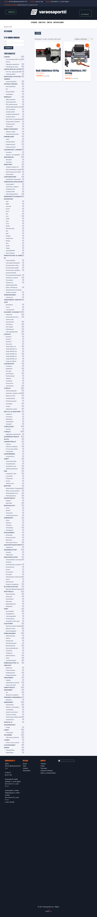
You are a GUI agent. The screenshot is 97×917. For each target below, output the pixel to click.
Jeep (7, 221)
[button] (58, 45)
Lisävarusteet (9, 363)
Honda (7, 218)
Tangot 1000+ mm (11, 346)
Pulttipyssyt (9, 653)
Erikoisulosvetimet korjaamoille (14, 626)
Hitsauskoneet (9, 532)
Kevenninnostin (10, 567)
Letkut (7, 139)
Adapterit (8, 500)
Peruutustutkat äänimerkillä (13, 275)
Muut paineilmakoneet (12, 648)
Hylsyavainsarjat (10, 594)
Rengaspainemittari (11, 675)
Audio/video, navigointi (12, 186)
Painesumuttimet (10, 670)
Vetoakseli (9, 525)
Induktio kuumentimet (12, 712)
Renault (8, 241)
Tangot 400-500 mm (11, 351)
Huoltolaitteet (9, 94)
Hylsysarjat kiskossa (11, 542)
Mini (7, 231)
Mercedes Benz (10, 228)
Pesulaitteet (9, 403)
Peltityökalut (9, 478)
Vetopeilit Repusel (11, 84)
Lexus (7, 223)
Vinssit (8, 307)
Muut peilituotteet (10, 86)
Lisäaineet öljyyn (10, 116)
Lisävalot (7, 334)
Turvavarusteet (10, 309)
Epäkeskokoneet (10, 636)
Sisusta (8, 481)
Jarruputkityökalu (10, 464)
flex (7, 89)
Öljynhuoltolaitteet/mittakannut (14, 589)
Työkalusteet (9, 426)
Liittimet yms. (9, 297)
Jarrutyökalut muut (11, 466)
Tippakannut (9, 547)
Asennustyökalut (10, 260)
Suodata (8, 48)
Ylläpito (57, 907)
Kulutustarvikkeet (10, 147)
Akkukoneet (8, 690)
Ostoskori (85, 14)
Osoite (43, 766)
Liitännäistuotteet (10, 74)
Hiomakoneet (9, 641)
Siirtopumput (8, 677)
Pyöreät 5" (9, 336)
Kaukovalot (9, 314)
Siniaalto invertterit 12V (12, 167)
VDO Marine (8, 735)
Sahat (7, 658)
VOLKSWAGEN (10, 250)
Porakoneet (9, 650)
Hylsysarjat (9, 596)
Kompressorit (9, 136)
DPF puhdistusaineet (11, 104)
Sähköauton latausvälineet (14, 182)
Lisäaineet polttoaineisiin (12, 114)
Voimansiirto (9, 513)
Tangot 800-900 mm (11, 359)
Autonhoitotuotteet (11, 102)
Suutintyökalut (9, 498)
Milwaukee (9, 700)
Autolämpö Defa (10, 191)
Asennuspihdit (10, 611)
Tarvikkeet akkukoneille (13, 697)
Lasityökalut (9, 476)
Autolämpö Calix (10, 189)
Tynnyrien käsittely (11, 714)
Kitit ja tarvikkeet (10, 109)
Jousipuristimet (10, 456)
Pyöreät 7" (9, 339)
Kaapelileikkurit (10, 613)
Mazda (8, 226)
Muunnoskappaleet (11, 631)
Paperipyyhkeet (10, 750)
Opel (7, 233)
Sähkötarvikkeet (10, 295)
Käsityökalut (9, 591)
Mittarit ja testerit (10, 396)
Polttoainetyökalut (11, 495)
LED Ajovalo (9, 324)
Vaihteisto (8, 523)
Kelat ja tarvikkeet (11, 685)
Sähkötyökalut (9, 687)
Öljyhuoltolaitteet (11, 586)
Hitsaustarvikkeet (10, 537)
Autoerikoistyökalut (11, 436)
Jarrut (6, 459)
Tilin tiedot (44, 768)
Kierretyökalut (9, 599)
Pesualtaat (9, 574)
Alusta (6, 439)
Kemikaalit (8, 97)
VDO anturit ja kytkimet (12, 737)
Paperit (6, 747)
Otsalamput (9, 381)
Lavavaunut (9, 416)
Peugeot (8, 236)
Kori (5, 471)
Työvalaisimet (9, 386)
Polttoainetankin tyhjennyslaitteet (15, 577)
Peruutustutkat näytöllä (12, 268)
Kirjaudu (11, 12)
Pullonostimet (9, 582)
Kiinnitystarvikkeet (11, 129)
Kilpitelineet (9, 368)
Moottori (7, 486)
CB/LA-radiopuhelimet (12, 194)
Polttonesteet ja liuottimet (13, 121)
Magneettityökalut (11, 604)
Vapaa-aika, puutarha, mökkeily (14, 393)
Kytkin (7, 520)
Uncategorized (10, 719)
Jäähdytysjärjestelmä (12, 468)
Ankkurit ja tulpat (10, 131)
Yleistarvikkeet (9, 745)
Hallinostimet (9, 554)
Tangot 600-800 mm (11, 356)
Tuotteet (42, 22)
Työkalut (7, 431)
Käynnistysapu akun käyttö (13, 172)
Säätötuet (8, 378)
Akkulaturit (9, 159)
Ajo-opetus (9, 152)
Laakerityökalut (10, 441)
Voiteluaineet (9, 126)
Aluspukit (8, 552)
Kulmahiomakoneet (11, 643)
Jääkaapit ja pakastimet (12, 64)
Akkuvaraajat (9, 157)
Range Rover (9, 238)
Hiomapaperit (9, 530)
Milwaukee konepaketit (12, 695)
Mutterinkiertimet (10, 645)
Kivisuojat (8, 371)
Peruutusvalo (9, 383)
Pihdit (6, 609)
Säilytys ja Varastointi (12, 411)
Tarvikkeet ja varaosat (12, 277)
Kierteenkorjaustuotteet (12, 134)
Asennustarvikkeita (11, 81)
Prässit (8, 579)
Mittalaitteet (9, 606)
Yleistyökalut (9, 451)
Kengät (8, 727)
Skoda (7, 245)
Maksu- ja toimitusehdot (48, 773)
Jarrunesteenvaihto (11, 461)
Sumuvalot (9, 344)
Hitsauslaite (9, 535)
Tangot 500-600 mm (11, 354)
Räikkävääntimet (10, 655)
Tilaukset (43, 764)
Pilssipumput (9, 732)
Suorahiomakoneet (11, 660)
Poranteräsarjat (10, 618)
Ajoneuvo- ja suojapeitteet (13, 154)
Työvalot (7, 388)
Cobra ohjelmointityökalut (13, 263)
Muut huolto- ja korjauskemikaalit (15, 119)
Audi (7, 201)
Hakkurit (8, 638)
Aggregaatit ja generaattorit (13, 434)
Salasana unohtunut (47, 770)
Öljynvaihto (9, 503)
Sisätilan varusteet (11, 292)
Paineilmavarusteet (11, 401)
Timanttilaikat (9, 709)
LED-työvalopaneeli (11, 391)
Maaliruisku (9, 668)
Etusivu (34, 22)
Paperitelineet (9, 752)
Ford (7, 216)
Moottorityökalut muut (12, 493)
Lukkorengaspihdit (11, 616)
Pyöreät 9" (9, 341)
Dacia (7, 211)
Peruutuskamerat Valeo (12, 265)
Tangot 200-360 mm (11, 349)
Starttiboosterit (10, 177)
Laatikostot (9, 414)
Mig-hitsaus (9, 540)
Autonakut (8, 162)
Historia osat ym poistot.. (13, 742)
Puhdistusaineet (10, 124)
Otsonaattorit (9, 572)
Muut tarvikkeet (10, 253)
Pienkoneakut (9, 174)
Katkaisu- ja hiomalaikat (12, 707)
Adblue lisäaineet (10, 99)
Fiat (7, 213)
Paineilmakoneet (10, 398)
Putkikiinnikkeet (10, 376)
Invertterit (8, 164)
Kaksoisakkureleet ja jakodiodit (14, 169)
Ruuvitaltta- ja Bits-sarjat (12, 621)
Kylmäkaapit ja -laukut (12, 67)
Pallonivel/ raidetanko (12, 446)
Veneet (6, 730)
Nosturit (8, 569)
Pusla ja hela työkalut (12, 449)
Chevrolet (8, 206)
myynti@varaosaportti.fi (18, 1)
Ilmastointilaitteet (11, 557)
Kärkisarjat (9, 601)
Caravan (7, 57)
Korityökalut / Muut (11, 473)
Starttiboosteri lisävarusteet (13, 179)
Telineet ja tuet (10, 483)
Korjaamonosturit (10, 144)
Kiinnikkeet (9, 366)
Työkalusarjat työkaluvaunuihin (14, 717)
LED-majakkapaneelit (12, 331)
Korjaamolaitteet (10, 142)
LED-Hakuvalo (10, 329)
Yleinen (6, 740)
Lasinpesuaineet (10, 112)
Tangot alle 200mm (11, 361)
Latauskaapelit (10, 184)
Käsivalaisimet (10, 322)
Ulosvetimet (8, 623)
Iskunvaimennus (9, 454)
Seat (7, 243)
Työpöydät (9, 424)
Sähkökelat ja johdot (11, 409)
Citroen (8, 209)
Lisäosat (8, 429)
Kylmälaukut (9, 304)
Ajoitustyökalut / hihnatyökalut (14, 488)
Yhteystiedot (58, 22)
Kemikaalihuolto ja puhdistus (14, 564)
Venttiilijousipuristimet (12, 515)
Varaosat (8, 444)
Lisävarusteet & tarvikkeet (14, 149)
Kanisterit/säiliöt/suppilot (13, 545)
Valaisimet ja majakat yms (13, 312)
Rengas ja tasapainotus (12, 584)
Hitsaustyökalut (10, 91)
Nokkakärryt (9, 419)
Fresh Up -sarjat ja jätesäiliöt (14, 71)
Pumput (8, 406)
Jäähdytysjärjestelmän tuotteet (14, 107)
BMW (7, 204)
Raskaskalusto (9, 505)
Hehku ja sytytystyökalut (13, 491)
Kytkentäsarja (9, 373)
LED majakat (9, 327)
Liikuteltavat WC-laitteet (13, 69)
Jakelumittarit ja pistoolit (12, 682)
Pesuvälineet (9, 280)
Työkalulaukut (9, 421)
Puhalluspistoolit (10, 672)
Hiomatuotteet (10, 704)
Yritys (49, 22)
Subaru (8, 248)
